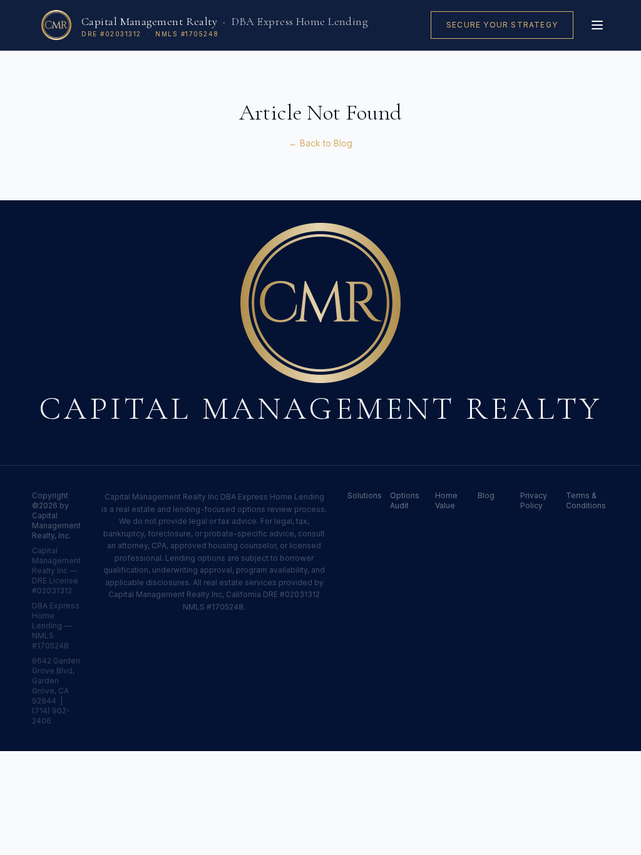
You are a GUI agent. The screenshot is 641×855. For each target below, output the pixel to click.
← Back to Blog (320, 143)
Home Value (446, 500)
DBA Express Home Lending (300, 21)
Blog (486, 495)
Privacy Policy (533, 500)
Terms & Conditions (586, 500)
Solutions (361, 495)
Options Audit (404, 500)
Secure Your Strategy (502, 24)
